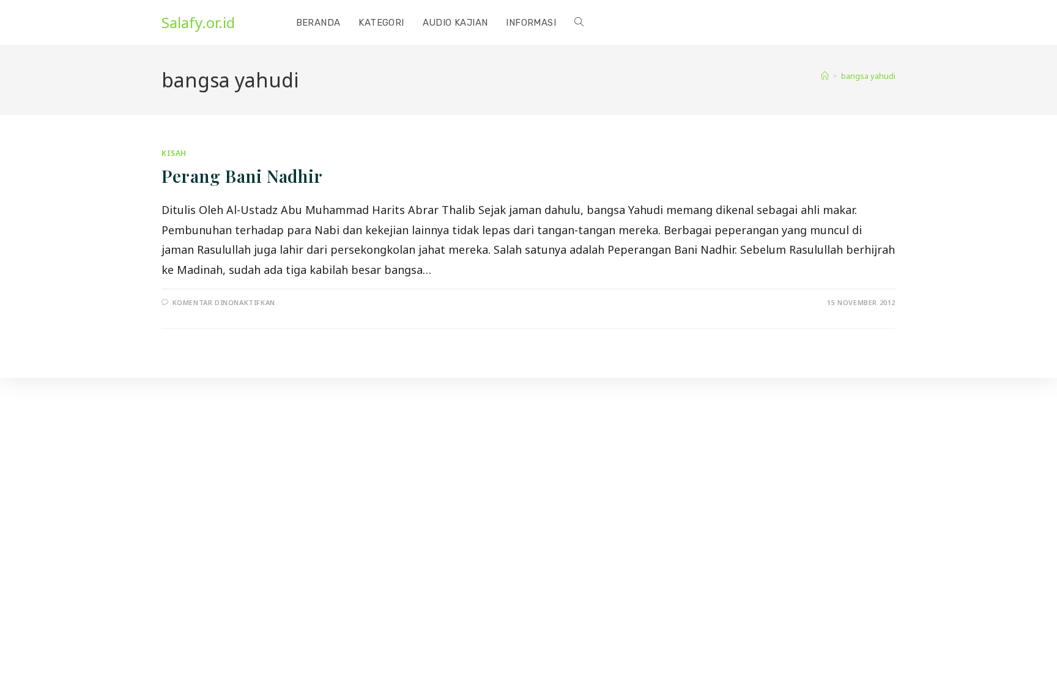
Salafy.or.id (198, 22)
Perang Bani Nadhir (242, 175)
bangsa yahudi (868, 75)
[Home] (825, 75)
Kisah (174, 153)
